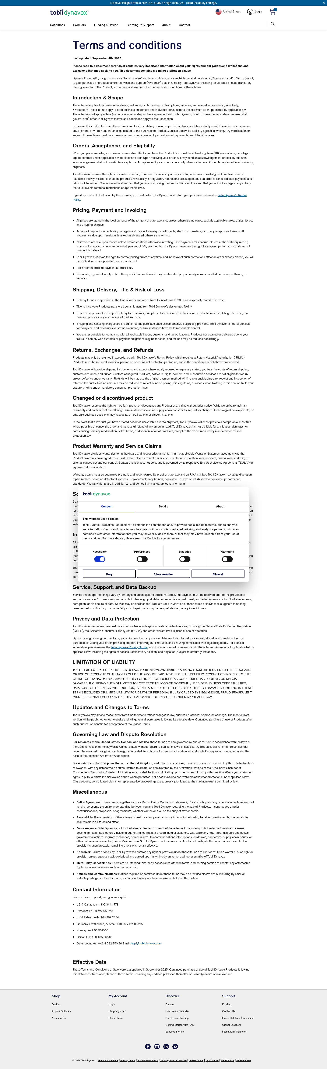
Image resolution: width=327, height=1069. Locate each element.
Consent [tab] (106, 506)
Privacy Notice (127, 1060)
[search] (272, 24)
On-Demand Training (177, 1017)
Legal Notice (212, 1060)
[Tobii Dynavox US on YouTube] (175, 1048)
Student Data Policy (147, 1060)
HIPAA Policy (227, 1060)
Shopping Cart (117, 1011)
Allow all (218, 574)
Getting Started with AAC (179, 1024)
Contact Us (228, 1011)
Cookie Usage (196, 1060)
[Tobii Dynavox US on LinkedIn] (166, 1048)
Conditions (57, 25)
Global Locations (231, 1024)
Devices (56, 1004)
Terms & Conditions (108, 1060)
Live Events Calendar (177, 1011)
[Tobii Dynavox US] (69, 12)
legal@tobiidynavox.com (146, 943)
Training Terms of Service (173, 1060)
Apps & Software (61, 1011)
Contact (184, 25)
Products (79, 25)
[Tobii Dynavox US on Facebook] (148, 1048)
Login (112, 1004)
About (166, 25)
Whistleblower (243, 1060)
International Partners (234, 1031)
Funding (226, 1004)
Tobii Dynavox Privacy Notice (129, 647)
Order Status (116, 1017)
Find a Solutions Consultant (238, 1017)
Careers (169, 1004)
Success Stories (174, 1031)
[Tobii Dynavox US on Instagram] (157, 1048)
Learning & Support (140, 25)
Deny (109, 574)
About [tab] (220, 506)
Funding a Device (106, 25)
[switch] (142, 559)
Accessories (59, 1017)
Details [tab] (163, 506)
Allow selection (163, 574)
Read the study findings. (201, 3)
